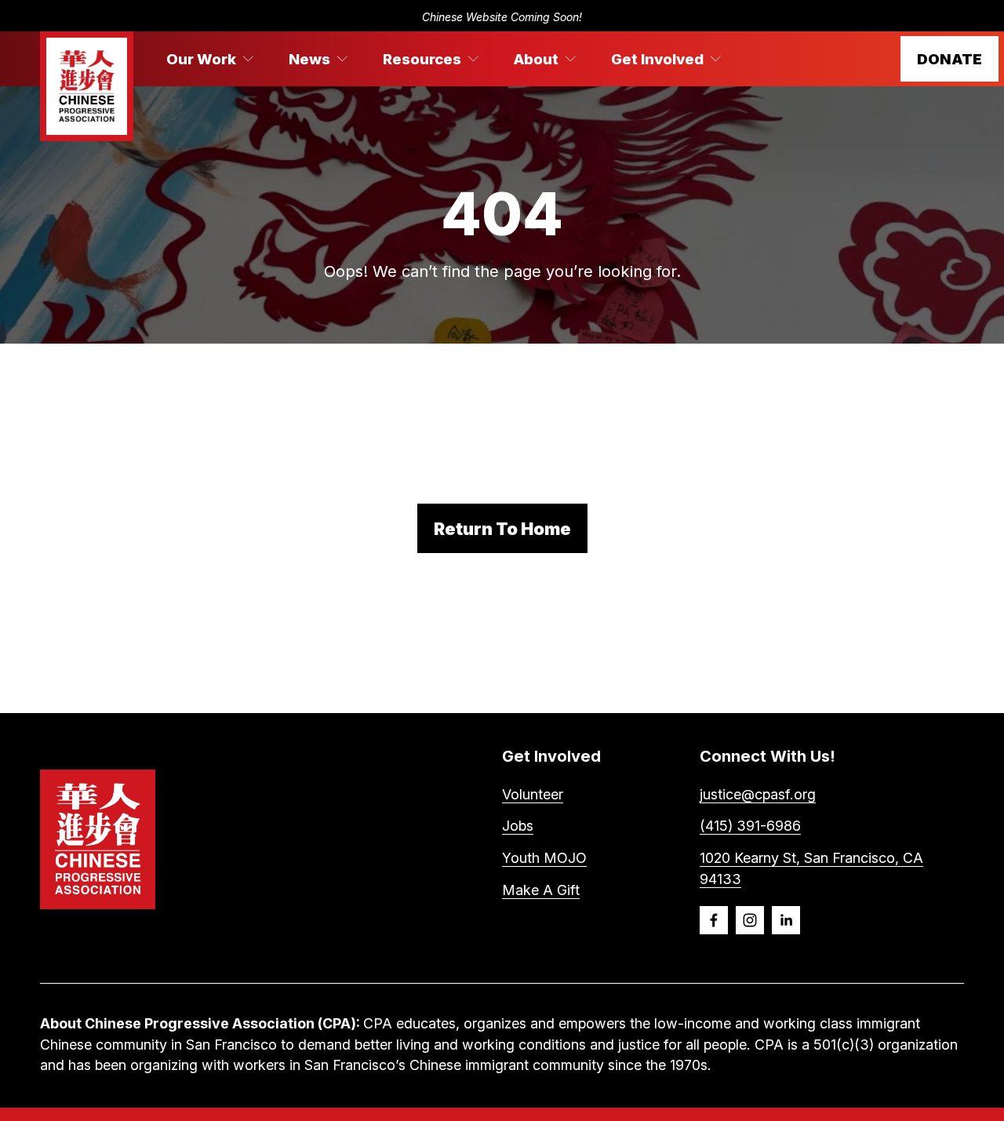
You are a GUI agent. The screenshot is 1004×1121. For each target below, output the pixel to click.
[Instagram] (750, 920)
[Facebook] (714, 920)
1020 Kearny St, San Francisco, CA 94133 (811, 868)
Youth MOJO (544, 858)
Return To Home (502, 529)
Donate (949, 58)
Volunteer (532, 794)
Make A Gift (541, 890)
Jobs (517, 825)
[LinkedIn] (786, 920)
